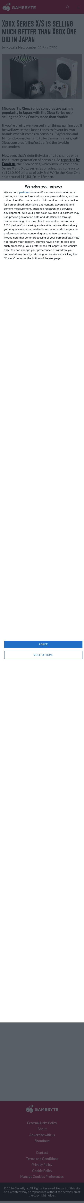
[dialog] (42, 602)
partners (24, 192)
